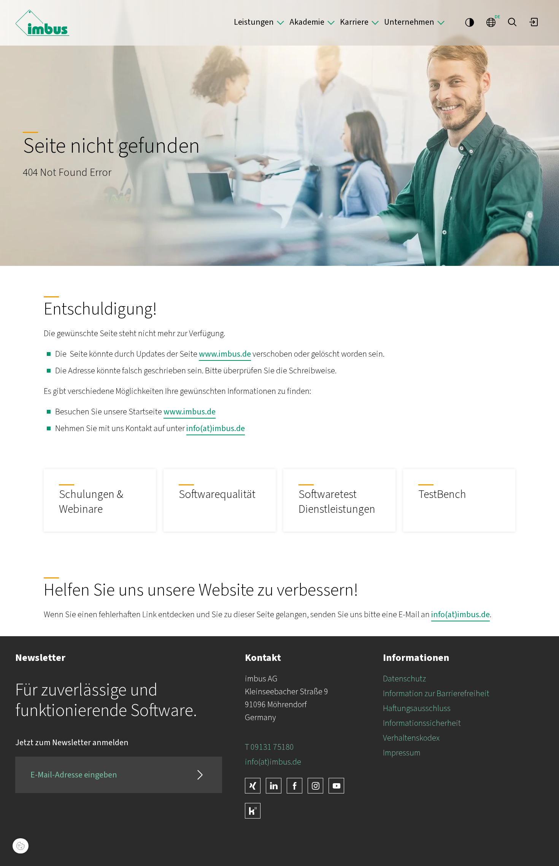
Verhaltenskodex (411, 738)
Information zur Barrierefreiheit (436, 693)
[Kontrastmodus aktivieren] (469, 22)
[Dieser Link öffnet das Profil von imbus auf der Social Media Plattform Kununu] (252, 811)
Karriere (354, 22)
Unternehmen (409, 22)
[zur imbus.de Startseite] (42, 23)
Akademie (306, 22)
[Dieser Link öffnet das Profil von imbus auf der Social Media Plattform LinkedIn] (273, 785)
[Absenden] (200, 775)
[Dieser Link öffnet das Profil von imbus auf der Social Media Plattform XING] (252, 785)
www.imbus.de (225, 354)
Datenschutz (404, 679)
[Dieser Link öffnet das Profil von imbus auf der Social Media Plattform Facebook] (294, 785)
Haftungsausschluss (417, 708)
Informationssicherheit (422, 723)
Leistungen (254, 22)
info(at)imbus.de (215, 428)
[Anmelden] (533, 22)
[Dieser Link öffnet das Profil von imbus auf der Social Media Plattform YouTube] (336, 785)
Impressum (402, 753)
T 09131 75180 (269, 747)
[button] (512, 22)
